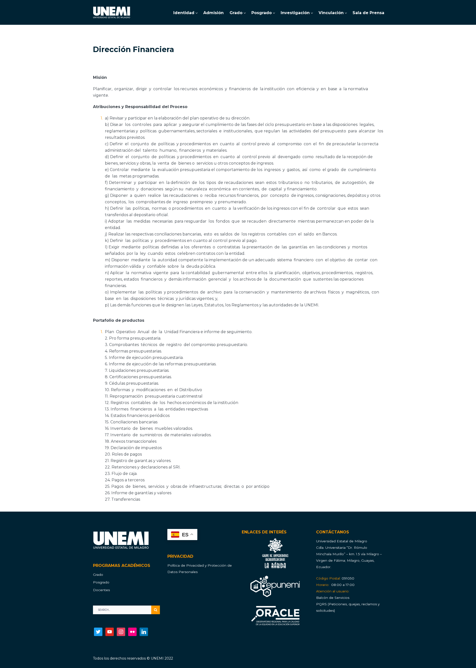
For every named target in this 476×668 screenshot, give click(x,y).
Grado (98, 575)
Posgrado (101, 582)
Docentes (101, 590)
